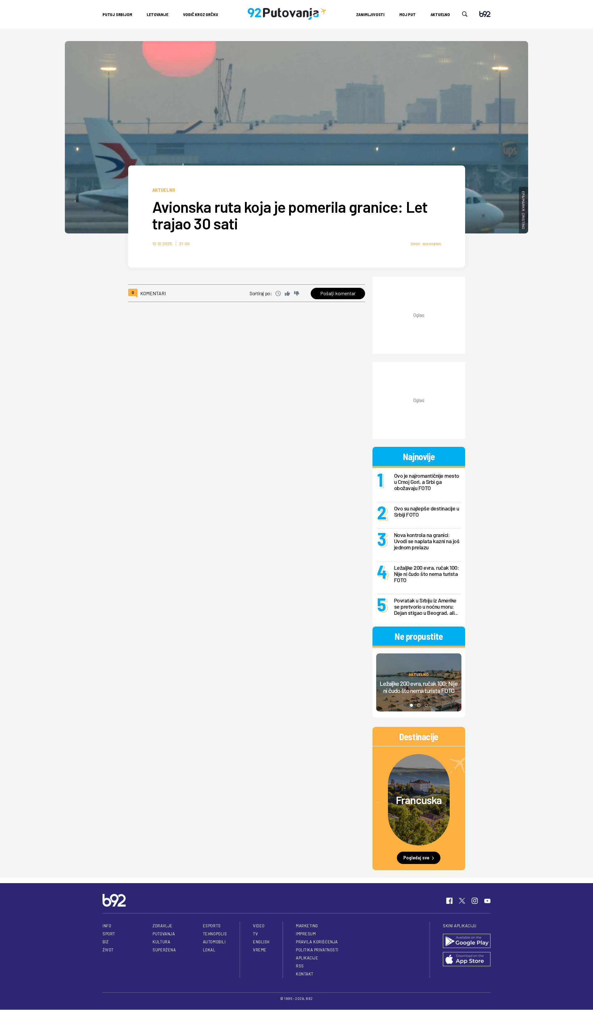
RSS (300, 965)
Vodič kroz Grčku (200, 14)
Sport (109, 933)
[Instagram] (475, 901)
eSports (212, 925)
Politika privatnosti (317, 949)
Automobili (214, 941)
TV (255, 933)
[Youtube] (487, 901)
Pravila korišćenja (317, 941)
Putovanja (164, 933)
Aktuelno (440, 14)
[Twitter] (462, 901)
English (261, 941)
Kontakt (304, 973)
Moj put (407, 14)
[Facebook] (449, 901)
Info (107, 925)
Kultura (161, 941)
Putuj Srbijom (117, 14)
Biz (106, 941)
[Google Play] (466, 941)
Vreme (260, 949)
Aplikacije (307, 957)
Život (108, 949)
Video (259, 925)
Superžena (164, 949)
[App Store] (466, 959)
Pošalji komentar (337, 293)
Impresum (306, 933)
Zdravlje (162, 925)
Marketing (307, 925)
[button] (411, 705)
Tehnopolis (215, 933)
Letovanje (157, 14)
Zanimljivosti (370, 14)
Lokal (209, 949)
